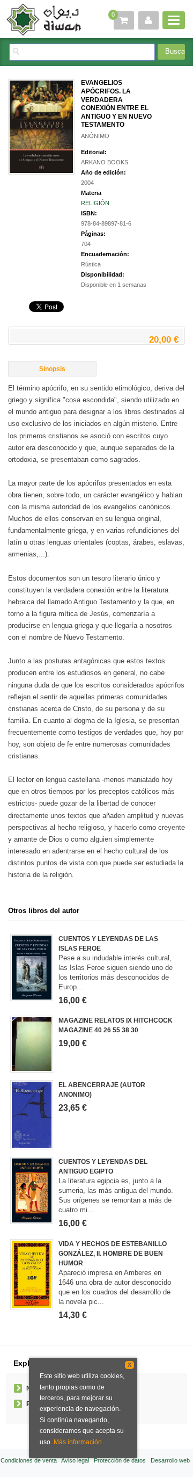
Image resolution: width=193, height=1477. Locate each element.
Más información (78, 1442)
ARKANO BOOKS (104, 162)
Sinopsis (52, 369)
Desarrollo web (170, 1460)
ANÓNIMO (95, 136)
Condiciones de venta (29, 1460)
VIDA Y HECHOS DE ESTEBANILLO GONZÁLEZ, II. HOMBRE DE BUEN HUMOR (112, 1253)
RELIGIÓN (95, 203)
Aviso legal (75, 1460)
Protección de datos (120, 1460)
